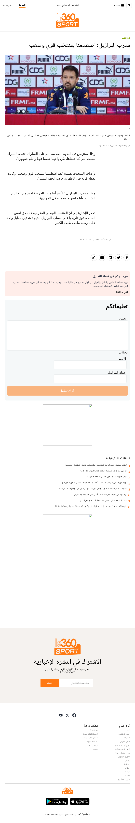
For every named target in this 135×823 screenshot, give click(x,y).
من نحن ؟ (94, 730)
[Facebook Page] (74, 715)
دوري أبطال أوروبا (122, 753)
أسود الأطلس (124, 734)
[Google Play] (57, 801)
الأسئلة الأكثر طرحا (90, 734)
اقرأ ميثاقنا (122, 292)
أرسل (49, 683)
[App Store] (80, 801)
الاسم (122, 358)
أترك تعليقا (67, 390)
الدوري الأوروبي (124, 756)
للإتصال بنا (93, 745)
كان (128, 730)
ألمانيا (127, 775)
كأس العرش (125, 741)
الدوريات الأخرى (124, 779)
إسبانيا (127, 764)
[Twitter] (67, 715)
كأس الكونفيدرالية (122, 749)
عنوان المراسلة (116, 372)
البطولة (127, 738)
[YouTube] (61, 715)
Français (7, 5)
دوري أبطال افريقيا (122, 745)
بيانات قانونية (92, 741)
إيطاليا (127, 768)
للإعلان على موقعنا (90, 738)
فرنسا (127, 772)
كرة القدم (126, 38)
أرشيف (95, 749)
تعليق (122, 318)
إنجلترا (127, 760)
